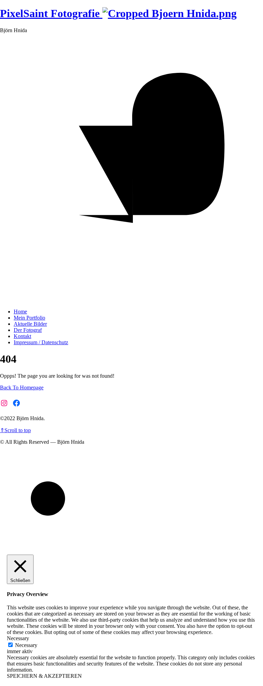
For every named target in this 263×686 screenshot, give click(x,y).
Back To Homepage (21, 387)
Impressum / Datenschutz (41, 342)
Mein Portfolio (29, 318)
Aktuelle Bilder (30, 324)
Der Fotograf (28, 330)
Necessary (26, 645)
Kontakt (22, 336)
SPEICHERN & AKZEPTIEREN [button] (44, 676)
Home (20, 311)
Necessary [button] (18, 638)
